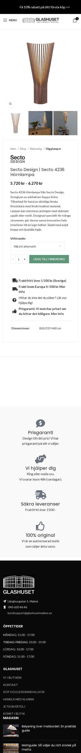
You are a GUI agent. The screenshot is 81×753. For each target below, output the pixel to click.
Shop (23, 148)
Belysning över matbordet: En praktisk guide (49, 728)
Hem (13, 148)
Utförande (17, 238)
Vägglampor (53, 148)
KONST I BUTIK (14, 713)
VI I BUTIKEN (12, 677)
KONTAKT (10, 685)
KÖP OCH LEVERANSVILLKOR (23, 692)
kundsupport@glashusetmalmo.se (30, 613)
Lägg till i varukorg (49, 259)
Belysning (36, 148)
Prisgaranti (40, 432)
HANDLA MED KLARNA (18, 699)
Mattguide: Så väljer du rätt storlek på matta (49, 747)
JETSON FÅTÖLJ (14, 706)
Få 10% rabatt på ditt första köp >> (45, 7)
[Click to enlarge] (10, 104)
